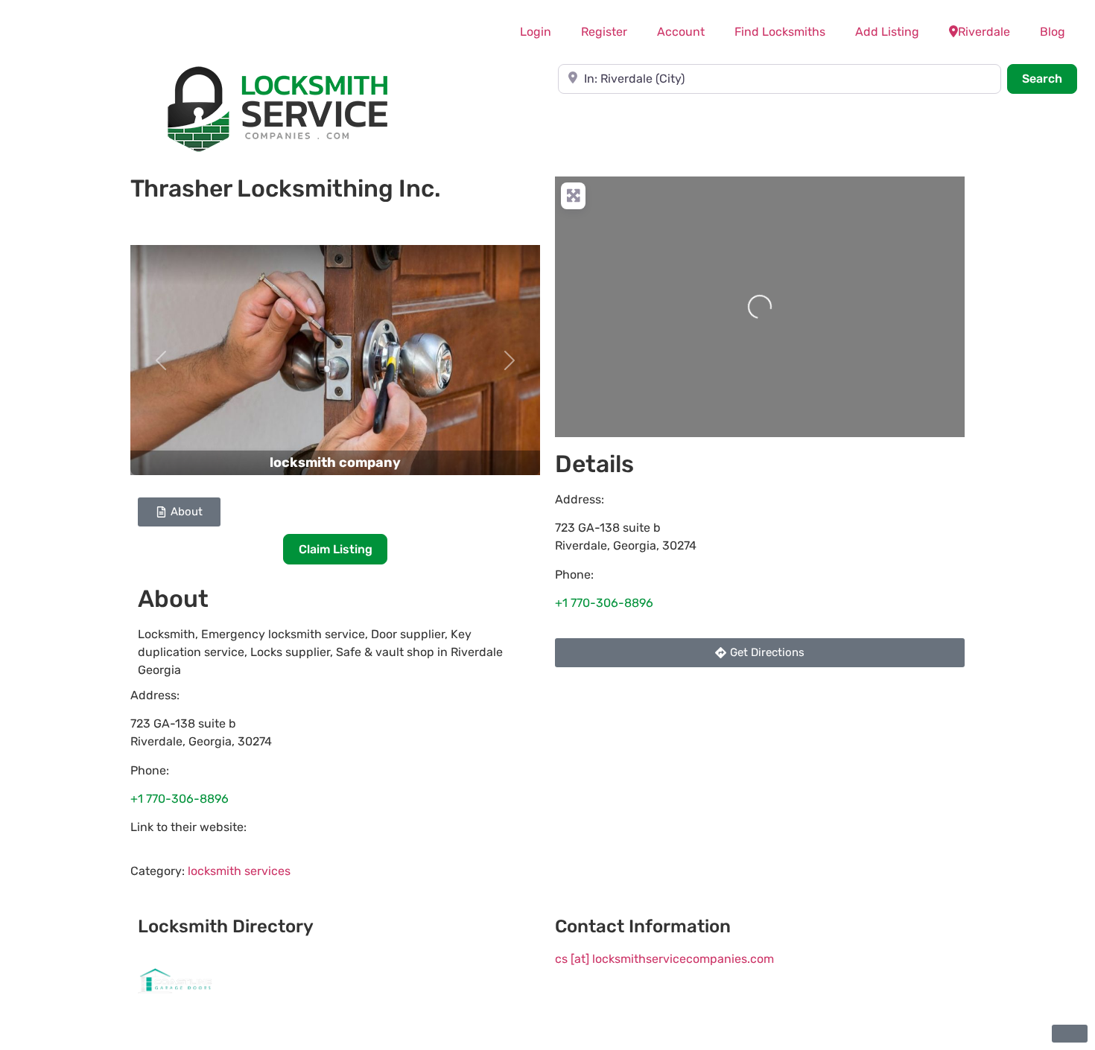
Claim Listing (335, 549)
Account (681, 32)
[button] (161, 360)
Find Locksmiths (779, 32)
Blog (1052, 32)
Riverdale (984, 32)
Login (535, 32)
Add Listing (887, 32)
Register (604, 32)
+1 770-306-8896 (179, 799)
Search (1049, 78)
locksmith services (239, 871)
